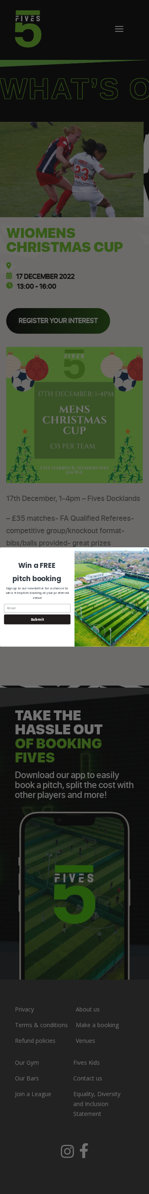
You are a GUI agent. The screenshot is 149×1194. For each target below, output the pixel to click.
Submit (37, 619)
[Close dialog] (145, 551)
